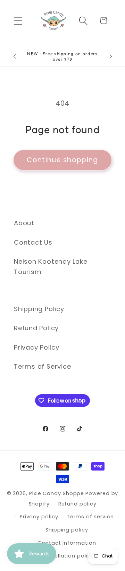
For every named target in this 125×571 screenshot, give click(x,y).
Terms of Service (42, 366)
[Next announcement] (110, 56)
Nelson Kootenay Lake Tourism (51, 266)
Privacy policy (39, 516)
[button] (18, 20)
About (24, 223)
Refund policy (77, 503)
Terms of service (90, 516)
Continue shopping (62, 160)
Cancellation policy (67, 555)
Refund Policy (36, 328)
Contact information (67, 542)
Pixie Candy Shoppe (56, 493)
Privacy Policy (36, 347)
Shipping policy (66, 529)
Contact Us (33, 242)
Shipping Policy (39, 309)
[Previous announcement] (14, 56)
